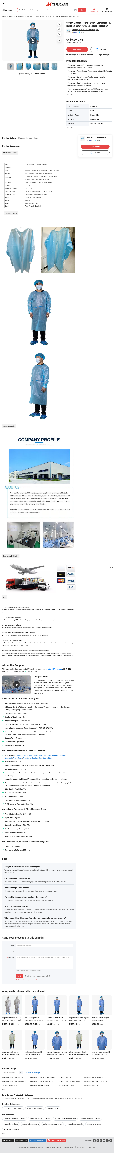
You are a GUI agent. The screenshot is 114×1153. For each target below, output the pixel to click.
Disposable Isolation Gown (70, 16)
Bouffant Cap (56, 755)
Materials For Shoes (11, 1124)
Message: (11, 957)
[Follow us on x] (98, 1140)
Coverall (20, 755)
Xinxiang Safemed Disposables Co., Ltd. (85, 30)
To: (13, 951)
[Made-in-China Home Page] (57, 4)
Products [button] (22, 10)
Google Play (21, 1140)
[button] (3, 3)
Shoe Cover (47, 755)
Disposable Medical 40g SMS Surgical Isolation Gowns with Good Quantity (57, 1054)
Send (19, 976)
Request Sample (104, 55)
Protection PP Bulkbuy (11, 1129)
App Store (7, 1140)
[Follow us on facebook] (94, 1140)
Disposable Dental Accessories (94, 1081)
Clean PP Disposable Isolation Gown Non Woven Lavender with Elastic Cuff (34, 1020)
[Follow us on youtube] (104, 1140)
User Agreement (69, 1147)
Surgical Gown (48, 758)
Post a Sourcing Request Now (27, 980)
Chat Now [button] (103, 49)
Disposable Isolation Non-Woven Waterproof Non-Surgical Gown (11, 1054)
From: (12, 946)
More (4, 1133)
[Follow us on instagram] (101, 1140)
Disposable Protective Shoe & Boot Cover (44, 1081)
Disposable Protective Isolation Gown (42, 1077)
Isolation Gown (53, 16)
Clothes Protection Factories (90, 1119)
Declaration (80, 1147)
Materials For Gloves (94, 1124)
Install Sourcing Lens (58, 1140)
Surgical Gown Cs (53, 1108)
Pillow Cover (37, 755)
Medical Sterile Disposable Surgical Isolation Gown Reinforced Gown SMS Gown (34, 1054)
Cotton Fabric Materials (30, 1124)
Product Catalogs (33, 1073)
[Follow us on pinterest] (107, 1140)
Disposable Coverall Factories (40, 1119)
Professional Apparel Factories (14, 1119)
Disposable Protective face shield (68, 1081)
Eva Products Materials (74, 1124)
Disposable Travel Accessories (40, 1085)
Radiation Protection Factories (65, 1119)
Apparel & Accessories (16, 16)
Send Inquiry (77, 49)
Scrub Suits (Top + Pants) (65, 1085)
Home (4, 16)
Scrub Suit (28, 755)
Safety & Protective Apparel (35, 16)
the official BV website (53, 669)
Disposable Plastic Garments (94, 1077)
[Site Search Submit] (82, 10)
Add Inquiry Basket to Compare (33, 74)
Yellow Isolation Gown (34, 1108)
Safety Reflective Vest (9, 1085)
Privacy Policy (91, 1147)
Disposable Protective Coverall (12, 1077)
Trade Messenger (37, 1140)
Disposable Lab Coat (64, 1077)
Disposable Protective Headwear (13, 1081)
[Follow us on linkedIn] (110, 1140)
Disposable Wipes (90, 1085)
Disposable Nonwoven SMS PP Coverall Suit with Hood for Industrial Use (11, 1020)
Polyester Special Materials (52, 1124)
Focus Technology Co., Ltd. (41, 1147)
